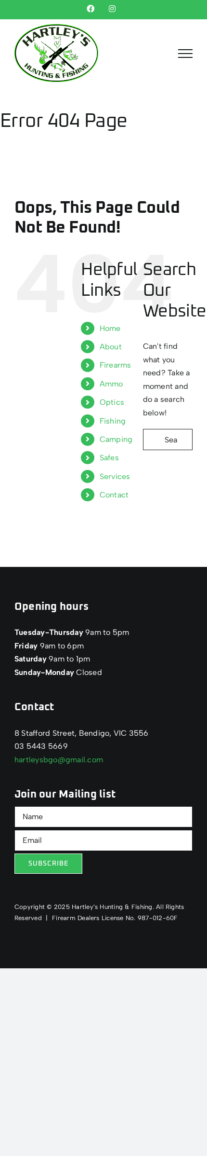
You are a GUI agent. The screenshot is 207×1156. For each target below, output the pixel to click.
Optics (112, 402)
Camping (116, 439)
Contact (114, 494)
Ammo (111, 383)
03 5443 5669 (41, 746)
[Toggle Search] (158, 53)
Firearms (115, 365)
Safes (109, 457)
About (111, 346)
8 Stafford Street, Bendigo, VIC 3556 (81, 733)
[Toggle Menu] (185, 53)
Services (115, 476)
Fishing (113, 421)
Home (110, 328)
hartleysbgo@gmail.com (58, 759)
